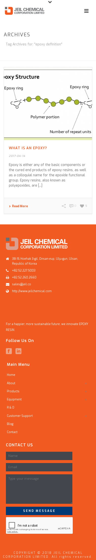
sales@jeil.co (21, 284)
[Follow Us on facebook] (9, 351)
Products (13, 391)
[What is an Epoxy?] (48, 103)
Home (32, 57)
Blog (10, 424)
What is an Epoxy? (28, 148)
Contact (12, 432)
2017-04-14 (17, 156)
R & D (10, 408)
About (11, 383)
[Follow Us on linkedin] (18, 351)
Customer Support (20, 416)
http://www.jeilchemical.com (32, 291)
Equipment (14, 399)
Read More (20, 206)
